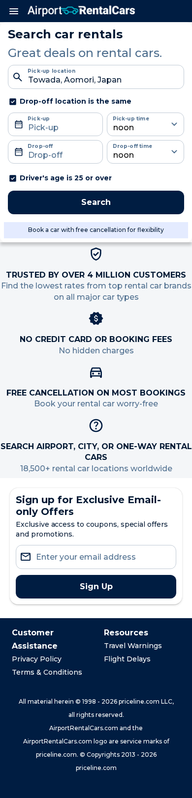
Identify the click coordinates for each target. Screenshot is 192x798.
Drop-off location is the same (75, 101)
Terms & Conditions (47, 672)
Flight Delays (127, 659)
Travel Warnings (133, 645)
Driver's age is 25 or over (66, 177)
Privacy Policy (37, 659)
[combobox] (96, 77)
